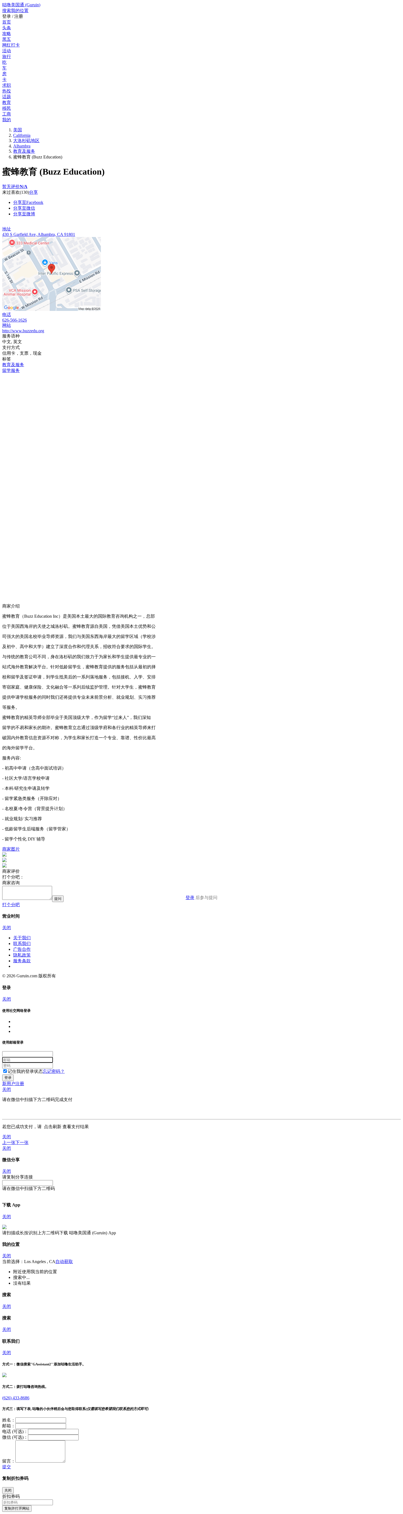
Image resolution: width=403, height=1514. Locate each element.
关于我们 (22, 937)
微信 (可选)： (15, 1437)
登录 (190, 897)
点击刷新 (52, 1126)
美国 (17, 130)
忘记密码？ (54, 1071)
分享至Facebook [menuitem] (28, 202)
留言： (8, 1461)
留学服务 (11, 370)
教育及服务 (24, 151)
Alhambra (21, 146)
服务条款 (22, 960)
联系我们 (22, 943)
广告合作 (22, 949)
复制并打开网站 (16, 1508)
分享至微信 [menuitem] (24, 208)
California (21, 135)
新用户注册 (13, 1083)
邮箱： (8, 1425)
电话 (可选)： (15, 1431)
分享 (33, 192)
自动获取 (64, 1261)
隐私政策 (22, 955)
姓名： (8, 1420)
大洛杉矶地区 (26, 140)
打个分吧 (11, 904)
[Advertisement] (166, 412)
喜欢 (15, 192)
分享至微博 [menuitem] (24, 214)
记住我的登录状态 (25, 1071)
